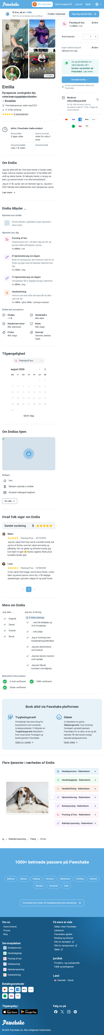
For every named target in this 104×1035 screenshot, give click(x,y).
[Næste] (34, 589)
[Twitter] (62, 1011)
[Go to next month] (45, 369)
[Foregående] (22, 589)
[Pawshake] (10, 4)
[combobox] (28, 360)
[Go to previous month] (39, 369)
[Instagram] (69, 1011)
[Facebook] (55, 1011)
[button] (80, 66)
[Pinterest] (75, 1011)
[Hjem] (3, 839)
